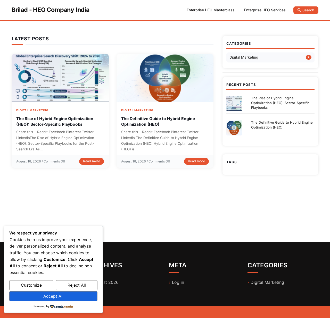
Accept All (53, 296)
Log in (178, 282)
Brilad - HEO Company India (50, 9)
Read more (91, 161)
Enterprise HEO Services (265, 10)
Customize (31, 285)
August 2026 (106, 282)
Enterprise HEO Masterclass (211, 10)
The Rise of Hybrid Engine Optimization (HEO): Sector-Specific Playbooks (280, 103)
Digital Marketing (32, 110)
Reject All (77, 285)
